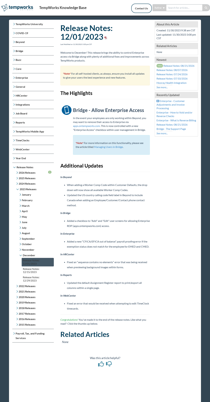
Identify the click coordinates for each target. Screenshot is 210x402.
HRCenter (22, 95)
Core (18, 68)
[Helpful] (101, 365)
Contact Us (141, 8)
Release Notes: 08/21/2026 (176, 65)
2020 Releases (27, 297)
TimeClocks (22, 140)
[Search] (206, 7)
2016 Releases (27, 319)
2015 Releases (27, 324)
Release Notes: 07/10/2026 (172, 78)
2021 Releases (27, 291)
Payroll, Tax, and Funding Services (30, 336)
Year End (21, 158)
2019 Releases (27, 302)
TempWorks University (29, 24)
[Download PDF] (105, 36)
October (27, 244)
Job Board (21, 113)
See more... (162, 87)
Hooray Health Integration (172, 82)
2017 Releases (27, 313)
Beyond (20, 41)
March (26, 205)
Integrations (23, 104)
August (26, 233)
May (24, 216)
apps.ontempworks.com (86, 125)
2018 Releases (27, 308)
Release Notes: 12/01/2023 (31, 262)
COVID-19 (22, 33)
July (24, 227)
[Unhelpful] (109, 365)
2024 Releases (27, 183)
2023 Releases (28, 189)
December (29, 255)
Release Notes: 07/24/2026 (172, 74)
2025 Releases (27, 178)
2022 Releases (27, 286)
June (24, 222)
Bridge (19, 50)
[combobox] (184, 7)
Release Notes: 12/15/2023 (31, 270)
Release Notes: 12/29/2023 (31, 279)
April (25, 211)
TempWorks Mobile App (30, 131)
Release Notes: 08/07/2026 (172, 69)
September (28, 238)
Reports (20, 122)
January (26, 194)
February (27, 200)
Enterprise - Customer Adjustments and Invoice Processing (171, 104)
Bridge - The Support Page (171, 128)
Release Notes (25, 167)
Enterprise (22, 77)
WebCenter (23, 149)
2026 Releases (34, 172)
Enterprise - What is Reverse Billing (176, 120)
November (28, 249)
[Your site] (18, 4)
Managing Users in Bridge (108, 146)
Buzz (18, 59)
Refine (158, 7)
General (20, 86)
